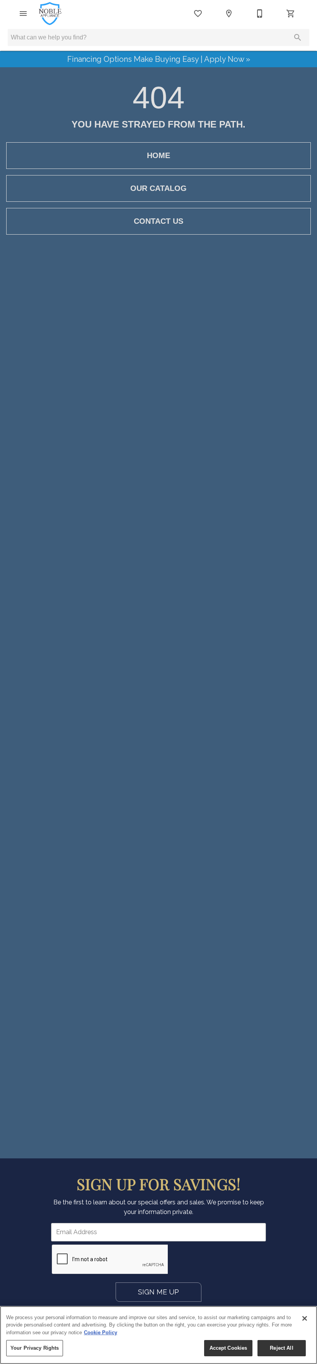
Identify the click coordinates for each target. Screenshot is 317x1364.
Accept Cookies (228, 1348)
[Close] (304, 1318)
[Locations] (229, 13)
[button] (23, 13)
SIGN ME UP (158, 1292)
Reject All (281, 1348)
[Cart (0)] (290, 13)
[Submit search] (297, 37)
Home (158, 155)
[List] (198, 13)
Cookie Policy (100, 1332)
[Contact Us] (260, 13)
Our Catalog (158, 188)
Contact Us (158, 221)
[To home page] (50, 13)
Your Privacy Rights (34, 1348)
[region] (158, 1335)
